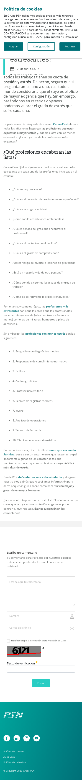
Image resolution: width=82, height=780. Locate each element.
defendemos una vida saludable (40, 477)
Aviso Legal (9, 756)
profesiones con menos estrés (45, 334)
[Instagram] (26, 738)
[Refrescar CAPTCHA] (43, 648)
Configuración (41, 46)
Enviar (41, 683)
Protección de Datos (57, 640)
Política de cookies (13, 751)
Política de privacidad (15, 762)
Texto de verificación (21, 663)
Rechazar (70, 46)
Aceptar (13, 46)
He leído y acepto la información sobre (38, 640)
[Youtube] (36, 738)
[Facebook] (6, 738)
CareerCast (60, 124)
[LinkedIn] (16, 738)
